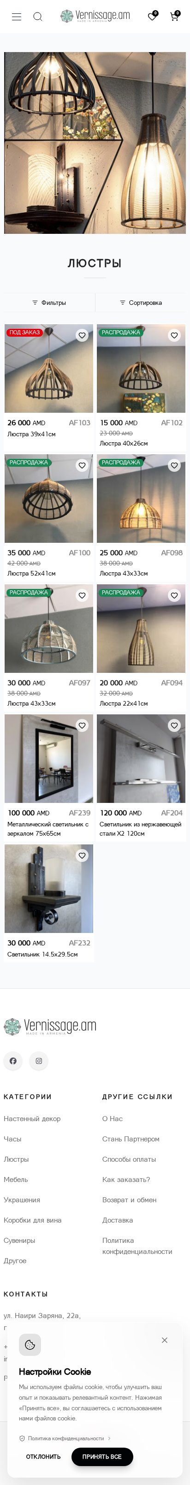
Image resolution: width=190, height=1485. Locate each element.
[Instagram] (39, 1060)
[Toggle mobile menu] (16, 16)
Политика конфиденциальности (66, 1438)
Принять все (102, 1457)
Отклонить (43, 1457)
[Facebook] (13, 1060)
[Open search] (38, 16)
